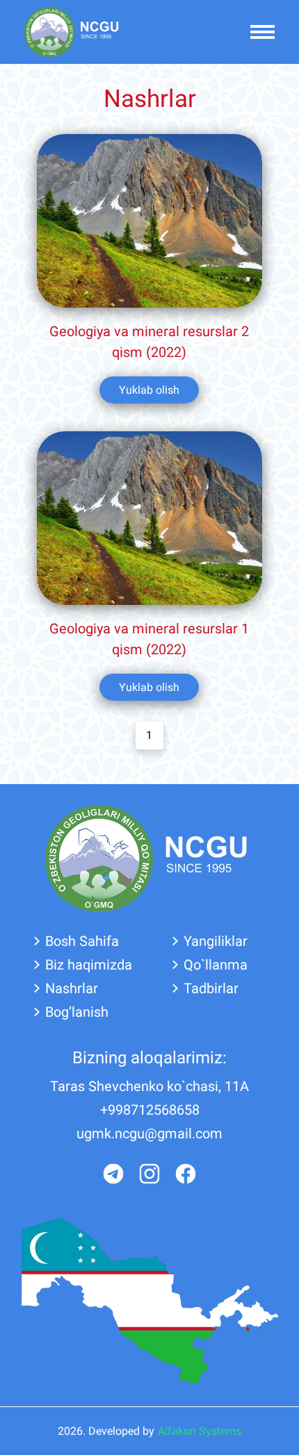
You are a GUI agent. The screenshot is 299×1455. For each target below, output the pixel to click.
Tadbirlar (211, 988)
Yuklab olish (149, 390)
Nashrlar (71, 988)
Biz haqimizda (88, 964)
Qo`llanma (216, 964)
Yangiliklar (216, 941)
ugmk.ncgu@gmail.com (149, 1133)
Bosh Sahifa (82, 941)
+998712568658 (150, 1109)
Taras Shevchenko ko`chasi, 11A (149, 1086)
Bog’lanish (76, 1012)
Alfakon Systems (199, 1431)
